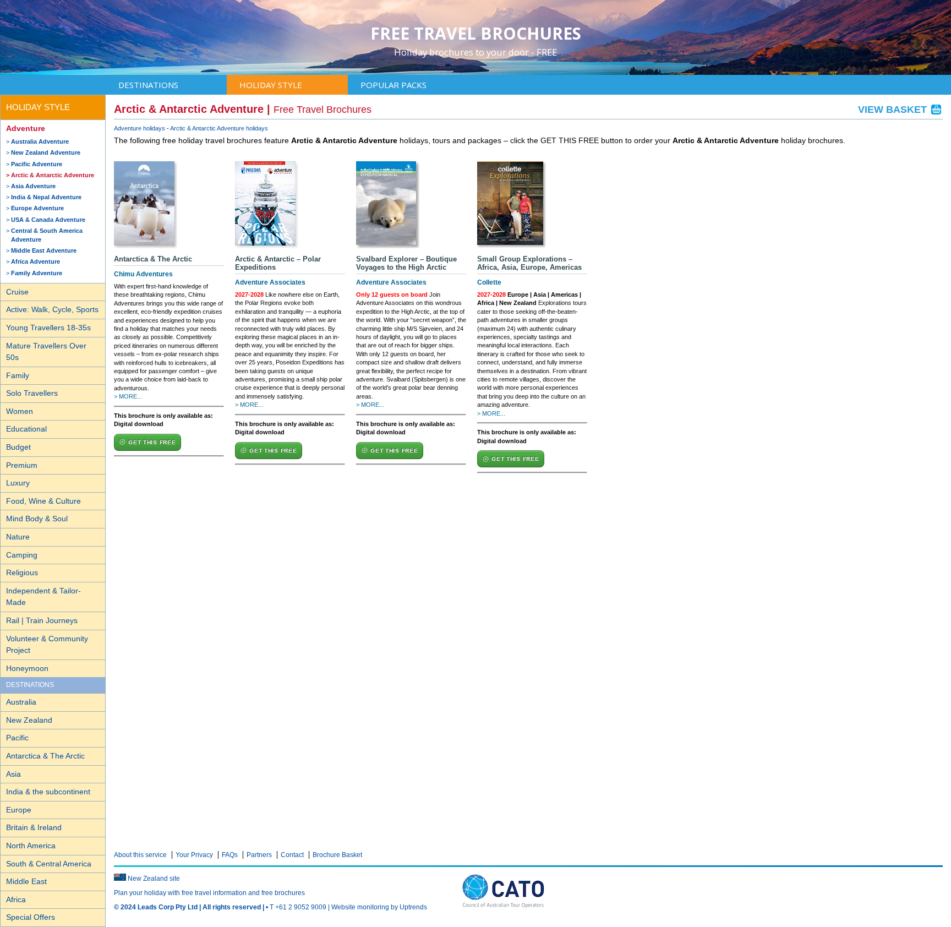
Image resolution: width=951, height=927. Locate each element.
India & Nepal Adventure (46, 197)
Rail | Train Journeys (42, 620)
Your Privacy (194, 855)
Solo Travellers (32, 393)
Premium (21, 465)
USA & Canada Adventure (48, 219)
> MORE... (128, 396)
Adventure (25, 128)
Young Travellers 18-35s (48, 327)
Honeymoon (27, 668)
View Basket (894, 109)
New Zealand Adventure (45, 152)
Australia (21, 701)
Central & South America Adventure (47, 235)
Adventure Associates (270, 282)
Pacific (17, 737)
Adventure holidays (139, 128)
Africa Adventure (35, 261)
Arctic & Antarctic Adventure (52, 175)
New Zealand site (154, 878)
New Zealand (29, 720)
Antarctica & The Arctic (45, 755)
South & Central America (48, 863)
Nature (18, 536)
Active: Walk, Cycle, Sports (52, 309)
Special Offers (30, 917)
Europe (18, 809)
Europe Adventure (37, 208)
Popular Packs (393, 84)
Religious (22, 572)
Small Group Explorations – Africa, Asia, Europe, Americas (529, 263)
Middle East (26, 881)
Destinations (148, 84)
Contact (292, 855)
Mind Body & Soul (37, 518)
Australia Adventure (40, 141)
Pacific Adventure (36, 164)
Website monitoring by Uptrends (379, 907)
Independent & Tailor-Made (43, 596)
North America (31, 845)
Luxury (18, 482)
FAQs (230, 855)
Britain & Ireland (34, 827)
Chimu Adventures (143, 274)
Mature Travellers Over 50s (46, 351)
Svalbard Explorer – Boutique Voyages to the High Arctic (406, 263)
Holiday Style (270, 84)
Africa (16, 899)
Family (17, 375)
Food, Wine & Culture (43, 501)
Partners (259, 855)
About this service (140, 855)
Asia (13, 774)
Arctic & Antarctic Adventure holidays (219, 128)
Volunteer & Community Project (47, 644)
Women (19, 411)
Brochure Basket (337, 855)
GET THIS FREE (152, 442)
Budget (18, 447)
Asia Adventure (33, 186)
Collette (489, 282)
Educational (26, 428)
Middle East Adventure (43, 250)
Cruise (17, 291)
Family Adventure (36, 273)
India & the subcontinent (48, 791)
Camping (21, 554)
